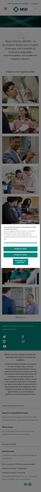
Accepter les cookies (20, 254)
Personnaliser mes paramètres (20, 261)
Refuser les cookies (21, 249)
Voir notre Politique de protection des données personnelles (20, 242)
